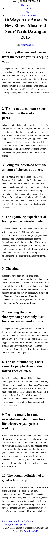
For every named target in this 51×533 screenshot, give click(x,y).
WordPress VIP (31, 531)
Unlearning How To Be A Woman (17, 521)
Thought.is (25, 5)
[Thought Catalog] (30, 1)
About (28, 12)
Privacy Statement (28, 15)
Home (28, 8)
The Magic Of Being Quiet (14, 524)
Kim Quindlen (27, 45)
